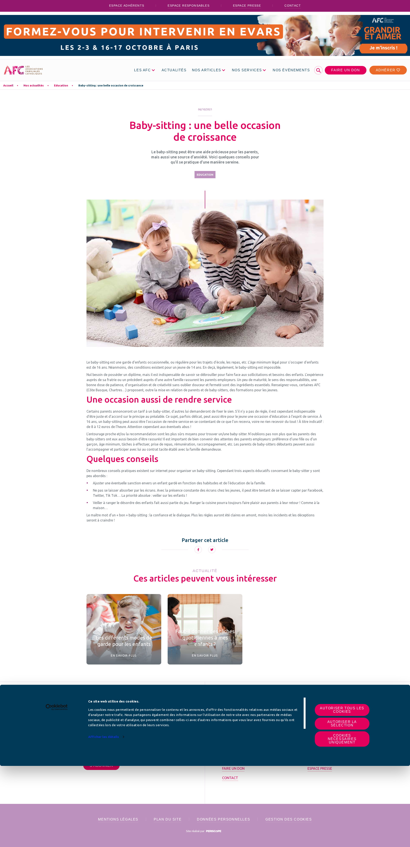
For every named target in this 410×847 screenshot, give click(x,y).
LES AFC (142, 70)
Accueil (8, 85)
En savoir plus (124, 655)
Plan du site (168, 819)
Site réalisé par (195, 830)
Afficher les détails (103, 737)
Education (61, 85)
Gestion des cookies (288, 819)
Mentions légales (118, 819)
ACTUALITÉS (174, 70)
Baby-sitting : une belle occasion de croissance (110, 85)
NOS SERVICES (247, 70)
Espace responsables (188, 5)
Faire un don (345, 70)
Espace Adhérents (126, 5)
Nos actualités (33, 85)
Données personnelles (223, 819)
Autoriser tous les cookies (342, 709)
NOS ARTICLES (206, 70)
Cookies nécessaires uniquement (342, 739)
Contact (292, 5)
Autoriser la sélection (342, 723)
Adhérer (386, 70)
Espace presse (247, 5)
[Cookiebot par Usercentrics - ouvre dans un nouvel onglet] (56, 707)
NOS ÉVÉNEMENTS (291, 70)
